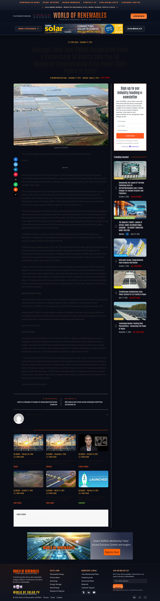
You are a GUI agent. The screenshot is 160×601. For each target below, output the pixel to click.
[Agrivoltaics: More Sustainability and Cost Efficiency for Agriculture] (61, 479)
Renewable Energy (57, 574)
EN (134, 597)
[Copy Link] (16, 194)
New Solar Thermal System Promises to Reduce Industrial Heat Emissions (28, 462)
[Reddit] (16, 189)
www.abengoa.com (30, 325)
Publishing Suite (108, 2)
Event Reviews (51, 2)
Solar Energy (118, 287)
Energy (16, 466)
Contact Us (89, 2)
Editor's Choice (119, 178)
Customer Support (88, 588)
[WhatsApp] (16, 184)
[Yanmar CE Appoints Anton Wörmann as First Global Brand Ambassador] (61, 442)
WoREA (18, 454)
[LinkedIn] (16, 169)
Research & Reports (57, 591)
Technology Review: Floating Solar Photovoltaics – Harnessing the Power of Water (132, 326)
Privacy (46, 597)
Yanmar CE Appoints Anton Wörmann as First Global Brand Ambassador (60, 462)
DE (140, 597)
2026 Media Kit (134, 29)
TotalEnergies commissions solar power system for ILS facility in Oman (132, 292)
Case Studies (17, 503)
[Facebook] (16, 159)
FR (145, 597)
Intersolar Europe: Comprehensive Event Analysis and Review (131, 261)
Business (49, 466)
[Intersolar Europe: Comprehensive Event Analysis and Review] (130, 247)
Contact (59, 597)
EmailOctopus (135, 146)
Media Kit (85, 584)
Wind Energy (54, 588)
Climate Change (83, 466)
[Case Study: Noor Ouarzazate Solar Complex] (28, 479)
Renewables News (30, 2)
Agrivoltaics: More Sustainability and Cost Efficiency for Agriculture (59, 498)
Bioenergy (82, 503)
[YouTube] (94, 592)
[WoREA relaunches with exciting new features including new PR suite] (93, 479)
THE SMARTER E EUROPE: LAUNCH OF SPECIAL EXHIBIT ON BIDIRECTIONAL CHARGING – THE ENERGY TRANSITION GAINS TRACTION (131, 226)
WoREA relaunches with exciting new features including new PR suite (92, 498)
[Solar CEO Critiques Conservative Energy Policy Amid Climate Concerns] (93, 442)
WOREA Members (71, 2)
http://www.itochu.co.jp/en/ (34, 384)
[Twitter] (16, 164)
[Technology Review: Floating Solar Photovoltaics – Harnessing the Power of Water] (130, 311)
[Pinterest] (16, 174)
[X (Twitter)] (84, 592)
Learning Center (130, 2)
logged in (29, 519)
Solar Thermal (105, 78)
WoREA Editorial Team (59, 78)
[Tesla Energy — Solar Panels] (41, 16)
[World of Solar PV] (26, 593)
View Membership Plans (90, 574)
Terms (52, 597)
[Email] (16, 179)
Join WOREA (138, 16)
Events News (50, 503)
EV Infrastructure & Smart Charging (124, 218)
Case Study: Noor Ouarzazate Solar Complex (26, 498)
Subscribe (118, 587)
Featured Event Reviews (120, 255)
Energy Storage (55, 584)
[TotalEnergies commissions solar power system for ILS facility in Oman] (130, 279)
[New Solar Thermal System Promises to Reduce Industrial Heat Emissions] (28, 442)
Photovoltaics (55, 577)
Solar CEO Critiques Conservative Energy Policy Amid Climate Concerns (93, 462)
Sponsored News (88, 581)
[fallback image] (80, 546)
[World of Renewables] (18, 587)
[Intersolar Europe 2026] (83, 29)
